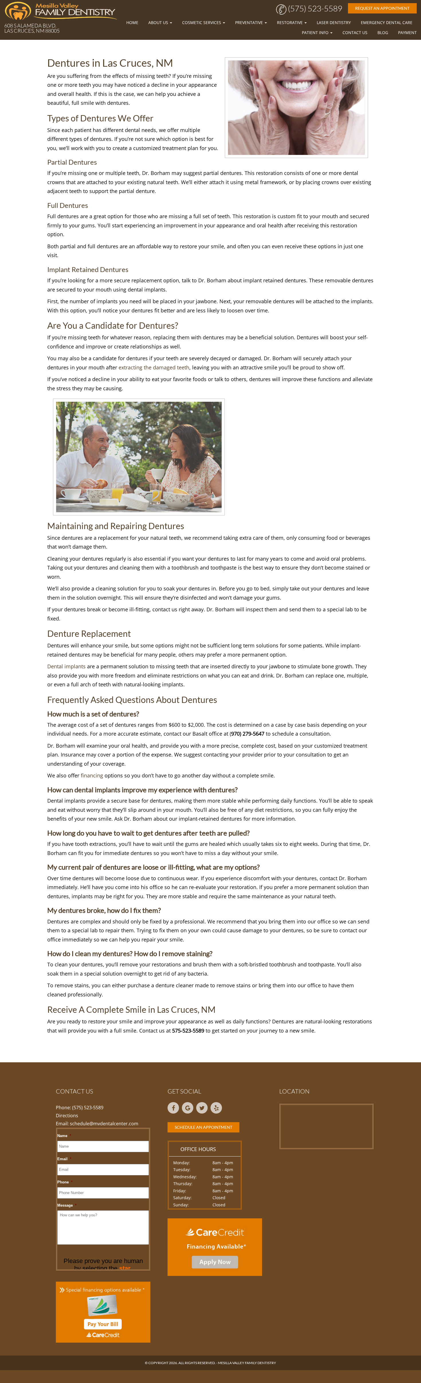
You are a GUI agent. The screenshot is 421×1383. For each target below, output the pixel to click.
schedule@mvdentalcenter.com (104, 1123)
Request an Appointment (382, 8)
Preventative (249, 22)
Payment (407, 32)
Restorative (290, 22)
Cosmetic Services (202, 22)
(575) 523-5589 (314, 8)
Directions (67, 1115)
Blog (382, 32)
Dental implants (66, 666)
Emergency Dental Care (386, 22)
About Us (158, 22)
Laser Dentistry (334, 22)
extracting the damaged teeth (154, 367)
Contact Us (355, 32)
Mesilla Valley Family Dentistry (247, 1363)
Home (132, 22)
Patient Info (316, 32)
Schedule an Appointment (203, 1127)
